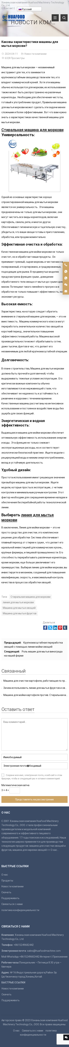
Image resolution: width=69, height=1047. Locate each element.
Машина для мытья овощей (19, 607)
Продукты (7, 880)
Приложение (60, 956)
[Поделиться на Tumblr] (65, 628)
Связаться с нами (12, 904)
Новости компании (35, 53)
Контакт (9, 8)
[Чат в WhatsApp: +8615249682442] (66, 271)
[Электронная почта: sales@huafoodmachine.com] (66, 291)
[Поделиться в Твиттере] (50, 628)
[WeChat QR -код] (66, 285)
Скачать (6, 892)
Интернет (45, 956)
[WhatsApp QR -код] (66, 278)
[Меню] (55, 17)
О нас (54, 849)
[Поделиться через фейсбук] (45, 628)
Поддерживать (10, 898)
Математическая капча (15, 785)
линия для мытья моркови (18, 602)
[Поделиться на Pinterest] (60, 628)
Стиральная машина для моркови (30, 596)
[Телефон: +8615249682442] (66, 265)
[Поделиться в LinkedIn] (55, 628)
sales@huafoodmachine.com (44, 950)
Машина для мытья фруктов (19, 613)
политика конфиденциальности (20, 910)
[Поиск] (64, 17)
